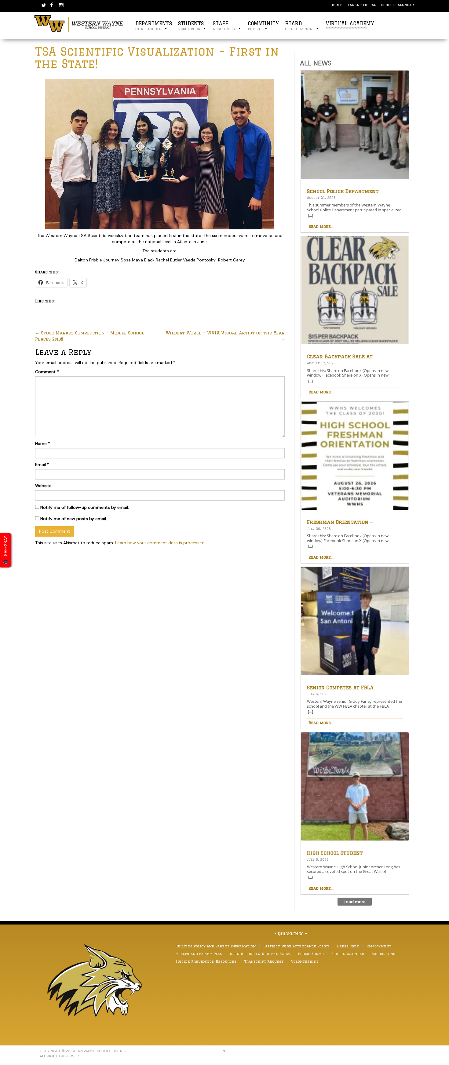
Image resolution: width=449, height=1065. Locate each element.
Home (337, 5)
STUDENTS (191, 26)
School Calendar (397, 5)
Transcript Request (263, 961)
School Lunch (385, 954)
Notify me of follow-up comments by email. (84, 507)
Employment (379, 946)
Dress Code (348, 946)
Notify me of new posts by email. (73, 518)
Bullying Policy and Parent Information (215, 946)
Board (299, 26)
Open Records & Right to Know (260, 954)
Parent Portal (362, 5)
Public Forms (311, 954)
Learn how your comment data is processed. (160, 542)
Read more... (321, 226)
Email (42, 464)
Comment (47, 371)
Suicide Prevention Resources (205, 961)
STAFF (224, 26)
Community (263, 26)
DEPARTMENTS (153, 26)
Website (43, 485)
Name (42, 443)
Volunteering (305, 961)
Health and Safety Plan (198, 954)
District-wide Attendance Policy (296, 946)
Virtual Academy (350, 26)
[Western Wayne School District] (79, 23)
